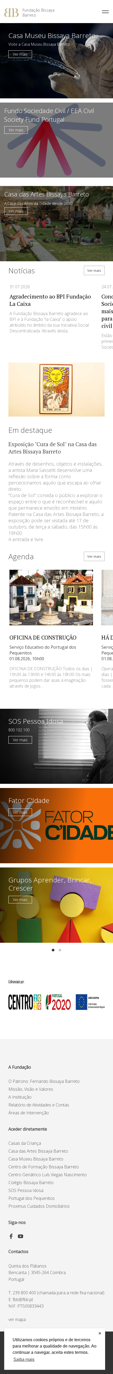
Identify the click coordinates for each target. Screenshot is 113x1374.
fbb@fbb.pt (23, 1299)
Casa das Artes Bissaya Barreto (38, 1151)
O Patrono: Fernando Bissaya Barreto (44, 1081)
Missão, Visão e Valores (30, 1089)
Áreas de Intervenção (28, 1113)
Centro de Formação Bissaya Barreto (43, 1167)
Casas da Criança (24, 1143)
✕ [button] (99, 1333)
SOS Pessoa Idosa (25, 1190)
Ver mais (20, 54)
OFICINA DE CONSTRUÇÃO (42, 637)
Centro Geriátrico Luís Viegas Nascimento (47, 1175)
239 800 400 (24, 1293)
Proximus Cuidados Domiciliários (39, 1206)
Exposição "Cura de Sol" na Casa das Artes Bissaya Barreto (52, 447)
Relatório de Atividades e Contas (38, 1105)
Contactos (18, 1251)
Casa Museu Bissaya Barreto (35, 1159)
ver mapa (17, 1319)
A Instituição (20, 1097)
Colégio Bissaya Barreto (31, 1182)
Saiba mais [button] (23, 1359)
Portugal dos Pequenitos (31, 1198)
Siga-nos (17, 1222)
